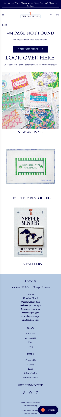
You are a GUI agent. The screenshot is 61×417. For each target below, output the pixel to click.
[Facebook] (24, 392)
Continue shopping (30, 49)
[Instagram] (30, 392)
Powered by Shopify (30, 405)
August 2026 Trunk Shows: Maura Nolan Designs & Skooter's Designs (30, 5)
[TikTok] (37, 392)
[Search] (51, 15)
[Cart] (57, 15)
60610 (47, 287)
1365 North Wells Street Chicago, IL (27, 287)
